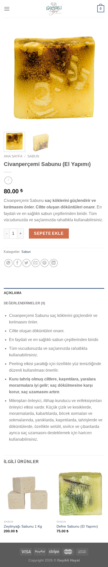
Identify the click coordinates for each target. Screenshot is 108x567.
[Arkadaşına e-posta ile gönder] (35, 263)
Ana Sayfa (13, 156)
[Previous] (12, 78)
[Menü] (7, 9)
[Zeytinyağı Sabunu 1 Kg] (27, 494)
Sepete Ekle (49, 233)
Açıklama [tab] (12, 293)
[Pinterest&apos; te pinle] (44, 263)
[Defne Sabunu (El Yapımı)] (80, 494)
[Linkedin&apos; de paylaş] (53, 263)
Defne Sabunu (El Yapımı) (77, 526)
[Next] (95, 78)
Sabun (33, 156)
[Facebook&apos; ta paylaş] (17, 263)
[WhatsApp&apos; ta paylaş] (8, 263)
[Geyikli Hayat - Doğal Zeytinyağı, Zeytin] (54, 8)
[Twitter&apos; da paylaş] (26, 263)
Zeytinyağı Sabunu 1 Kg (23, 526)
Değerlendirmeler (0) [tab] (24, 303)
